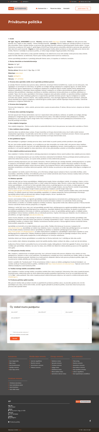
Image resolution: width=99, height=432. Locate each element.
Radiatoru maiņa (56, 361)
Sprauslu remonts (57, 363)
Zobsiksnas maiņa (57, 369)
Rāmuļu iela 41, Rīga (86, 1)
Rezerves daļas (55, 8)
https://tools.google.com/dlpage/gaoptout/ (21, 196)
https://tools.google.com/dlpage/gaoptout (21, 231)
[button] (83, 8)
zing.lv (19, 430)
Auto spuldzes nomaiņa (79, 369)
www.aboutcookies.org (36, 215)
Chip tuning (76, 361)
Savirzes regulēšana (36, 361)
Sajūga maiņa (55, 367)
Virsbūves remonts (15, 378)
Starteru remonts (78, 363)
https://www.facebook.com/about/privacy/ (61, 264)
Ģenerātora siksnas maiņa (59, 374)
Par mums (73, 1)
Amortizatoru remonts (37, 365)
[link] (41, 8)
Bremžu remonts (35, 363)
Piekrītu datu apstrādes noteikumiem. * (21, 332)
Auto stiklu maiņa (14, 389)
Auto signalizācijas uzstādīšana (81, 374)
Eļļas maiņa (12, 363)
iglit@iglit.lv (24, 1)
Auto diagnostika (14, 361)
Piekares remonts (36, 367)
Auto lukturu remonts (79, 367)
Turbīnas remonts (57, 365)
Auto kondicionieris (14, 365)
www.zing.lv (56, 41)
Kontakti (66, 8)
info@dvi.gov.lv (12, 277)
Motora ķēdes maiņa (57, 371)
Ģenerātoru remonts (78, 365)
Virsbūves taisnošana (15, 383)
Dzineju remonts (57, 356)
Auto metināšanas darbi (16, 385)
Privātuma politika (14, 422)
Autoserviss (42, 8)
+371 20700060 (12, 1)
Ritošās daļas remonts (37, 356)
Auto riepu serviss (14, 369)
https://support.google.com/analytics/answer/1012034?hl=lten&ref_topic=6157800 (33, 190)
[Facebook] (90, 421)
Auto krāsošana (14, 387)
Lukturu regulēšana (78, 371)
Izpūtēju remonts (14, 367)
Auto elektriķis (77, 356)
